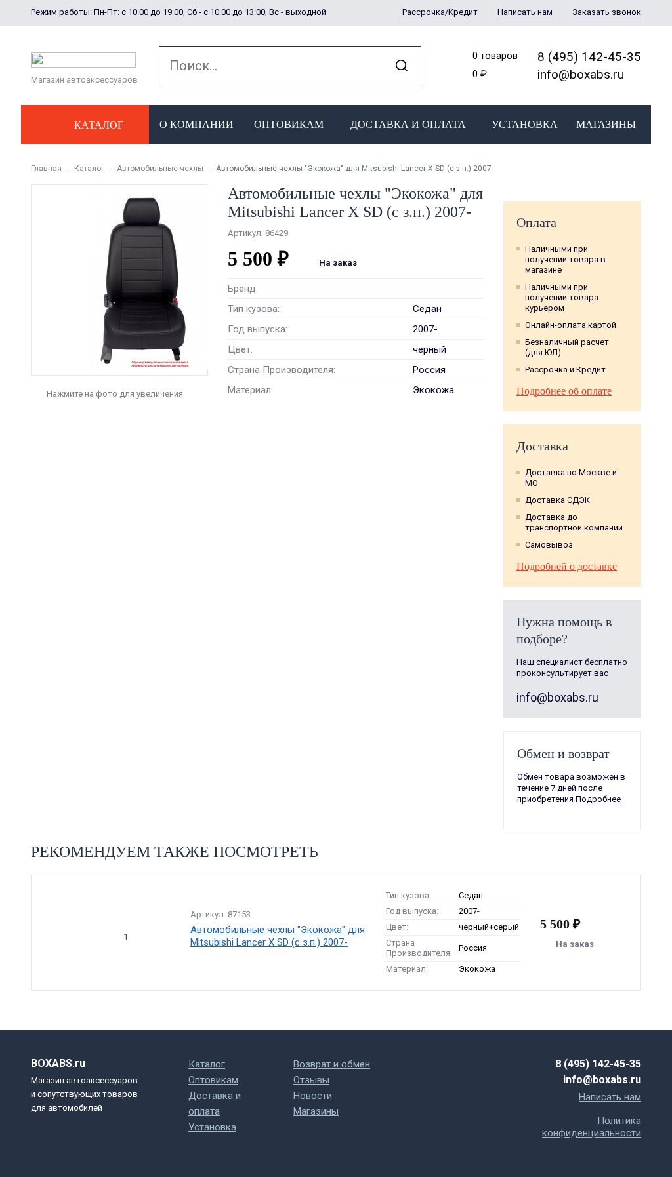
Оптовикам (289, 124)
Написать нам (525, 12)
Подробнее (598, 799)
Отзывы (311, 1080)
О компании (196, 124)
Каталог (89, 168)
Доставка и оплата (408, 124)
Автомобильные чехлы (160, 168)
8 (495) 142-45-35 (589, 56)
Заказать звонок (606, 12)
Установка (525, 124)
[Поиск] (401, 65)
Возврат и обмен (331, 1064)
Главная (46, 168)
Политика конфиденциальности (591, 1127)
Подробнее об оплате (564, 391)
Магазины (606, 124)
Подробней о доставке (566, 566)
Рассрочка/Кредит (440, 12)
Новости (312, 1096)
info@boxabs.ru (580, 74)
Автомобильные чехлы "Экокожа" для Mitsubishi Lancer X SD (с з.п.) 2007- (277, 936)
